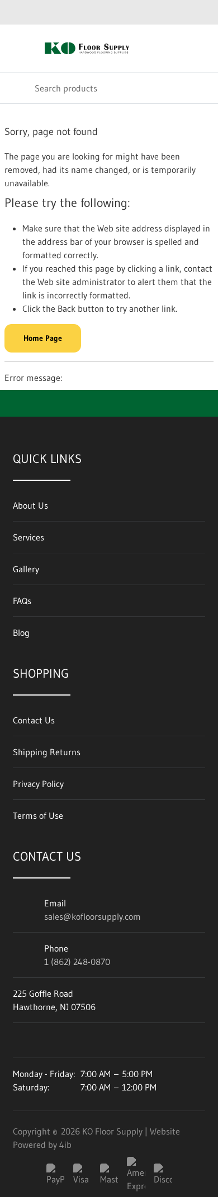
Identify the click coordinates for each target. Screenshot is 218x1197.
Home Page (42, 338)
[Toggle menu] (15, 48)
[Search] (17, 88)
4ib (65, 1144)
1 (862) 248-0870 (77, 961)
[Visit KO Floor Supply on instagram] (81, 1040)
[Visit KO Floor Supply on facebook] (51, 1040)
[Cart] (201, 48)
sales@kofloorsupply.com (92, 916)
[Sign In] (177, 48)
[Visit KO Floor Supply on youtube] (21, 1040)
